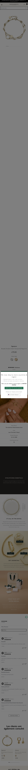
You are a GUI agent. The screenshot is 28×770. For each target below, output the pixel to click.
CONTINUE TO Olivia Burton (14, 388)
